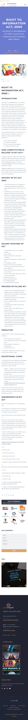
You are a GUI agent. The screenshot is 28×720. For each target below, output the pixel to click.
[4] (7, 137)
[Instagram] (7, 688)
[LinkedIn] (11, 495)
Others (19, 37)
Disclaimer (13, 705)
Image (3, 447)
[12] (2, 417)
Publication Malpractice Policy (21, 60)
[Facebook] (2, 495)
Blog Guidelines (22, 44)
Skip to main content (4, 0)
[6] (24, 239)
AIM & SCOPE (22, 70)
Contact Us (5, 705)
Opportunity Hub (22, 24)
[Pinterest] (6, 495)
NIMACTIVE (15, 714)
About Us (20, 8)
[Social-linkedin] (4, 688)
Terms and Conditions (14, 707)
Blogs (19, 15)
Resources (20, 12)
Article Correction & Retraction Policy (22, 67)
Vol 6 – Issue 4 (21, 22)
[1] (8, 93)
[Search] (22, 76)
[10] (9, 334)
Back (19, 13)
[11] (17, 412)
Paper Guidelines (22, 63)
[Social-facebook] (2, 688)
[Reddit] (13, 495)
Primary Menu (25, 5)
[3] (24, 120)
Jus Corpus (14, 716)
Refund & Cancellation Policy (14, 709)
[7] (12, 268)
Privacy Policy (22, 705)
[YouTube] (16, 700)
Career (19, 28)
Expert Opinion (21, 17)
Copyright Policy (22, 45)
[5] (6, 197)
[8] (14, 277)
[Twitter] (4, 495)
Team (19, 10)
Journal (20, 19)
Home (19, 6)
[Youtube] (9, 688)
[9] (12, 326)
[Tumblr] (8, 495)
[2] (18, 102)
